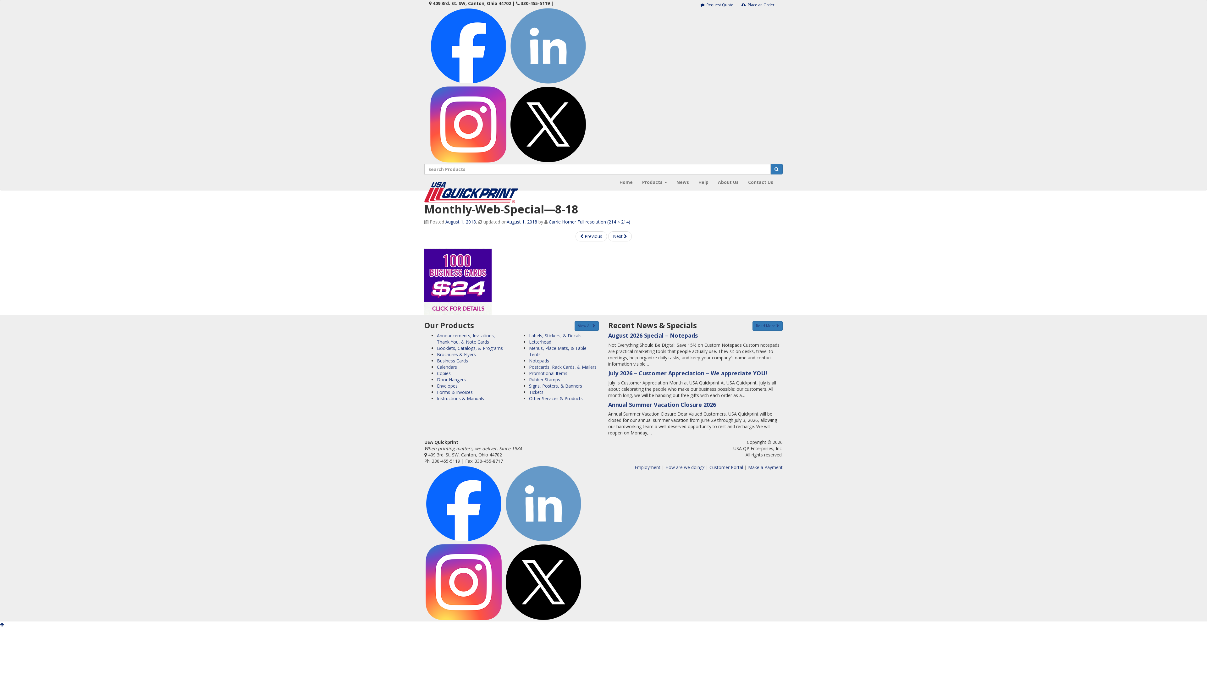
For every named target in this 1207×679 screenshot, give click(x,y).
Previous (592, 236)
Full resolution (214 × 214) (603, 222)
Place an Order (760, 5)
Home (626, 182)
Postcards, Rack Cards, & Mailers (563, 367)
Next (618, 236)
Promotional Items (548, 373)
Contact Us (760, 182)
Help (703, 182)
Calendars (447, 367)
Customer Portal (726, 467)
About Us (728, 182)
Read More (766, 325)
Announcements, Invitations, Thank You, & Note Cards (466, 339)
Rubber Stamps (544, 380)
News (682, 182)
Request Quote (719, 5)
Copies (444, 373)
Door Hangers (451, 380)
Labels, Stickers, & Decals (555, 336)
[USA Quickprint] (471, 182)
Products (653, 182)
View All (585, 325)
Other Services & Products (556, 398)
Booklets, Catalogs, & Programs (470, 348)
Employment (647, 467)
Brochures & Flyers (456, 354)
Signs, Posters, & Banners (555, 386)
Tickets (536, 392)
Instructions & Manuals (460, 398)
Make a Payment (765, 467)
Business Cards (452, 361)
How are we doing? (684, 467)
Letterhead (540, 342)
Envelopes (447, 386)
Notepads (539, 361)
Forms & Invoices (455, 392)
